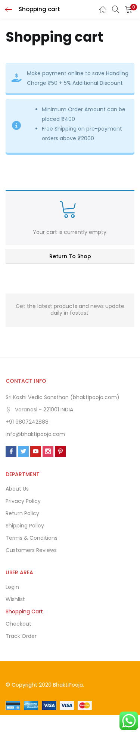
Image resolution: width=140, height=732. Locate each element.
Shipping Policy (25, 525)
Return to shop (70, 256)
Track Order (21, 636)
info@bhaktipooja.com (35, 434)
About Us (17, 488)
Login (12, 587)
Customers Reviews (31, 550)
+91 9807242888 (27, 422)
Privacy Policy (23, 501)
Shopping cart (24, 611)
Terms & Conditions (31, 538)
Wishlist (15, 599)
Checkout (18, 623)
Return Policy (22, 513)
